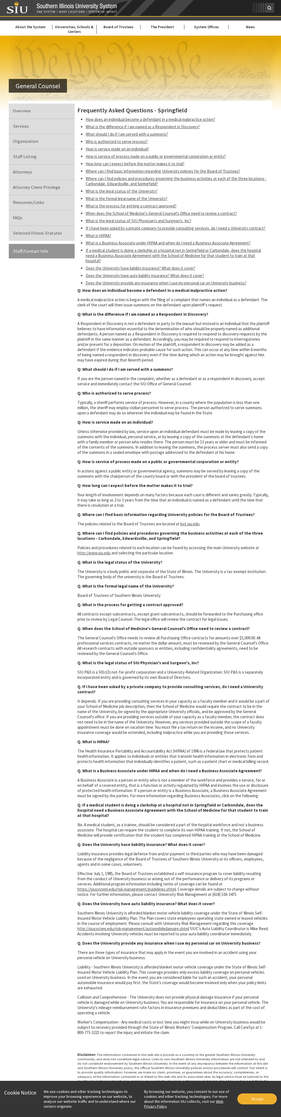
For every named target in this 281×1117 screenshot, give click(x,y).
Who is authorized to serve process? (117, 141)
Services (21, 126)
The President (162, 27)
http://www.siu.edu (94, 552)
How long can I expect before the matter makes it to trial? (135, 163)
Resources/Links (28, 202)
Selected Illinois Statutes (37, 233)
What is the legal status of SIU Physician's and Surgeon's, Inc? (138, 220)
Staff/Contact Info (30, 251)
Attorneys (22, 172)
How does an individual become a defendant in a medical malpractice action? (150, 119)
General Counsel (38, 86)
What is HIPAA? (98, 235)
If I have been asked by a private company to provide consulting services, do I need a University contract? (175, 228)
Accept (257, 1099)
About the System (30, 27)
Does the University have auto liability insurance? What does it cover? (145, 275)
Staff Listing (24, 156)
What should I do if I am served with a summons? (127, 134)
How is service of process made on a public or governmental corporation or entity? (156, 156)
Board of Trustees (118, 27)
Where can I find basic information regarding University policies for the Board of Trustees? (163, 171)
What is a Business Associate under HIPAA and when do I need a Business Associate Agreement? (168, 243)
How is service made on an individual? (117, 149)
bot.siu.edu (189, 523)
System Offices (206, 27)
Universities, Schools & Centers (74, 29)
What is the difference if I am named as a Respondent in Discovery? (143, 126)
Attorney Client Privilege (36, 187)
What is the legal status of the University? (122, 191)
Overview (22, 111)
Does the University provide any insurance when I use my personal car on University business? (166, 283)
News (250, 27)
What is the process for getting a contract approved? (131, 206)
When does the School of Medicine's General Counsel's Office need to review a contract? (161, 213)
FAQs (17, 218)
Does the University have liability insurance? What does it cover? (140, 268)
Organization (25, 141)
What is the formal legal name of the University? (126, 198)
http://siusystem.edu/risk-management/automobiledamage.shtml (133, 928)
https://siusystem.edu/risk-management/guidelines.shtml (126, 889)
